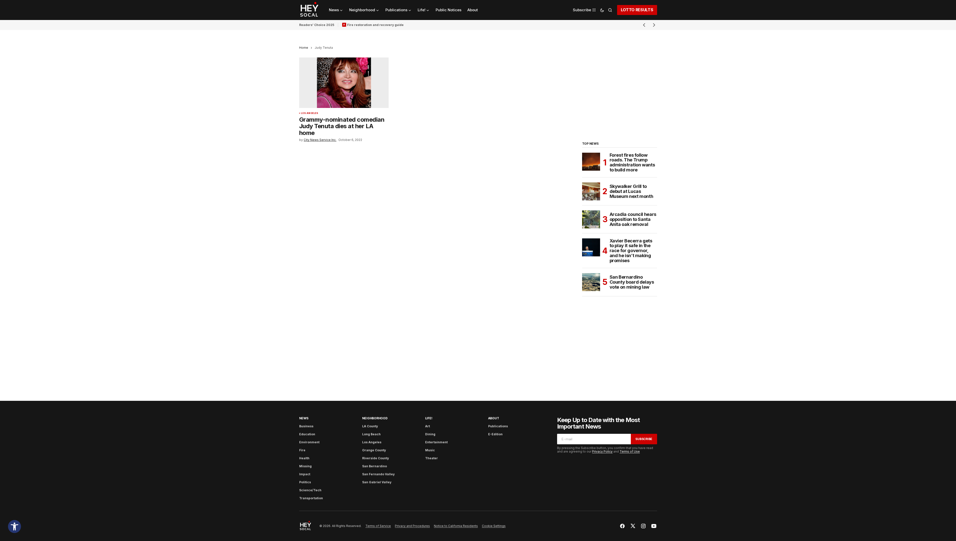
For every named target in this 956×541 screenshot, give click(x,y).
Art (427, 426)
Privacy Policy (602, 451)
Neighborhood (375, 418)
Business (306, 426)
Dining (430, 434)
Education (307, 434)
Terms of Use (630, 451)
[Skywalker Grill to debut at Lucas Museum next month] (591, 191)
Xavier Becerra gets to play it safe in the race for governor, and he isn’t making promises (631, 250)
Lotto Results (637, 9)
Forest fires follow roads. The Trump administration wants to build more (632, 162)
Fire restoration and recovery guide (375, 25)
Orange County (374, 450)
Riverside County (375, 458)
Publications (498, 426)
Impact (304, 474)
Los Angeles (309, 113)
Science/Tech (310, 490)
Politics (305, 482)
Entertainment (436, 442)
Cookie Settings (494, 526)
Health (304, 458)
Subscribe (643, 439)
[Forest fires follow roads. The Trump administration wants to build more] (591, 162)
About (493, 418)
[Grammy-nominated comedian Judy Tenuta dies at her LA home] (344, 82)
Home (303, 47)
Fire (302, 450)
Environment (309, 442)
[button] (14, 526)
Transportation (311, 498)
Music (430, 450)
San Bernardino (374, 466)
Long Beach (371, 434)
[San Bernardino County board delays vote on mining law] (591, 282)
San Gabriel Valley (376, 482)
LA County (370, 426)
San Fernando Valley (378, 474)
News (303, 418)
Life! (428, 418)
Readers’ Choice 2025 (316, 25)
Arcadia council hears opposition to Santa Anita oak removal (633, 219)
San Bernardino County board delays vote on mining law (632, 282)
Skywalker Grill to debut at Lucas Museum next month (631, 191)
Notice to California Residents (456, 526)
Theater (431, 458)
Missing (305, 466)
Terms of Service (378, 526)
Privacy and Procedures (412, 526)
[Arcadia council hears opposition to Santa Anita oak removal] (591, 219)
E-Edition (495, 434)
